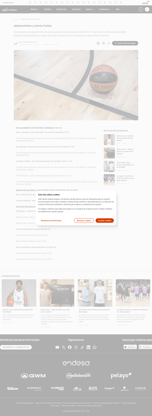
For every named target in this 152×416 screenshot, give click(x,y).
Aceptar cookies (104, 220)
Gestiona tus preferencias (51, 220)
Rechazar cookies (84, 220)
